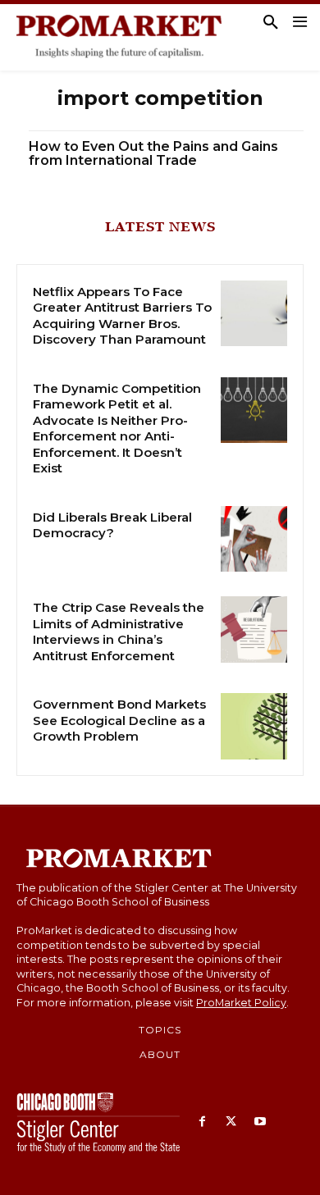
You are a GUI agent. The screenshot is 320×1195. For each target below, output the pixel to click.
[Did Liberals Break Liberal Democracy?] (254, 539)
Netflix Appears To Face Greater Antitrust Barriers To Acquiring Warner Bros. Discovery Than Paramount (122, 316)
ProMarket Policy (241, 1003)
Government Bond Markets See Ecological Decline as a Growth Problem (119, 720)
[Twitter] (231, 1122)
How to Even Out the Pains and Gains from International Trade (153, 154)
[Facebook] (202, 1122)
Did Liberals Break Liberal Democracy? (112, 525)
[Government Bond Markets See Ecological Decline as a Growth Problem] (254, 726)
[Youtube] (259, 1122)
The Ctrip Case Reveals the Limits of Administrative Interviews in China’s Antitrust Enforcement (118, 632)
